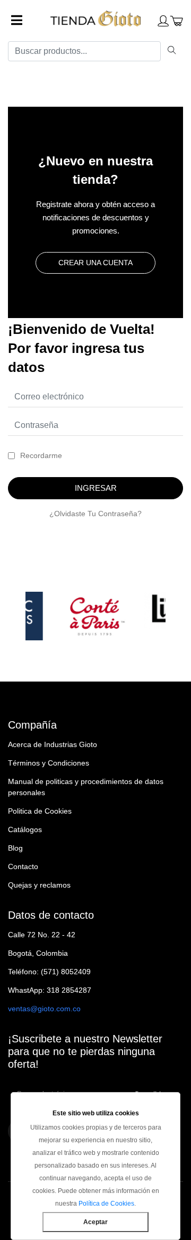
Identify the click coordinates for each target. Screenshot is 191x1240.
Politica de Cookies (40, 811)
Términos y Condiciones (48, 763)
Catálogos (25, 829)
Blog (15, 848)
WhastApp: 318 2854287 (49, 990)
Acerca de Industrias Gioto (52, 744)
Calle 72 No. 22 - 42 (41, 934)
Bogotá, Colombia (38, 953)
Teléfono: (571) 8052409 (49, 971)
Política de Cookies (106, 1203)
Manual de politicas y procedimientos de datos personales (85, 787)
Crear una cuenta (95, 262)
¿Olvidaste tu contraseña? (95, 513)
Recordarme (41, 455)
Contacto (23, 866)
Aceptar (95, 1222)
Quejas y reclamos (39, 885)
